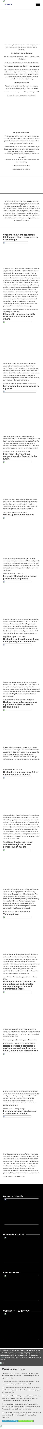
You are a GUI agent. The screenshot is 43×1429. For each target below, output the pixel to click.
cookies (2, 1357)
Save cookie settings (26, 1421)
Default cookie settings (10, 1421)
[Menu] (37, 4)
